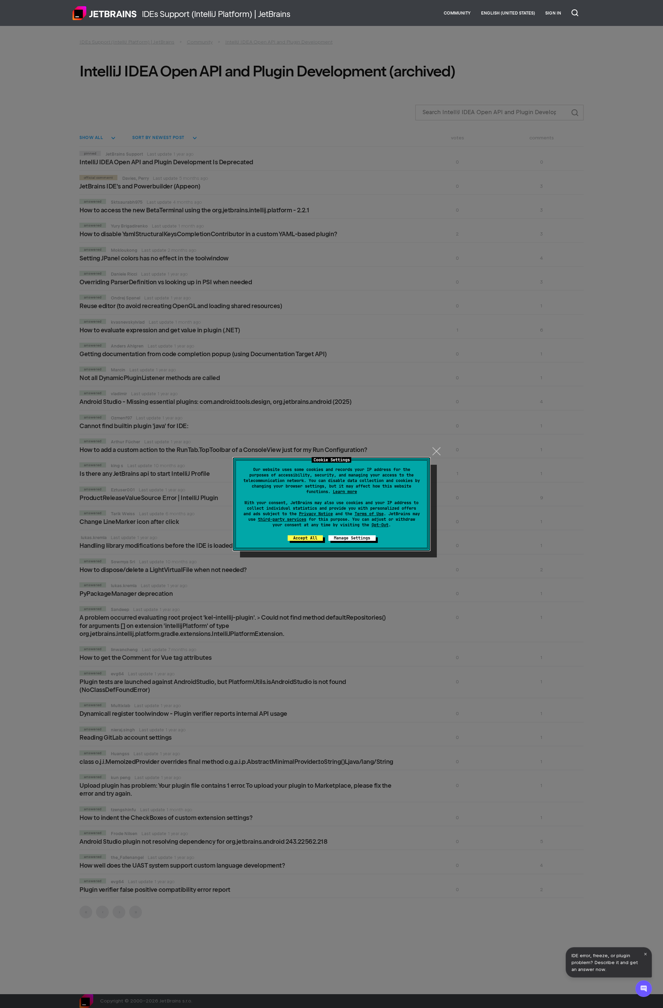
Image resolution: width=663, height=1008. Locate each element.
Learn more (345, 491)
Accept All (305, 538)
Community (457, 13)
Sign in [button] (553, 13)
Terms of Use (369, 514)
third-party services (282, 519)
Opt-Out (380, 525)
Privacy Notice (316, 514)
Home (105, 13)
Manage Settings (352, 538)
